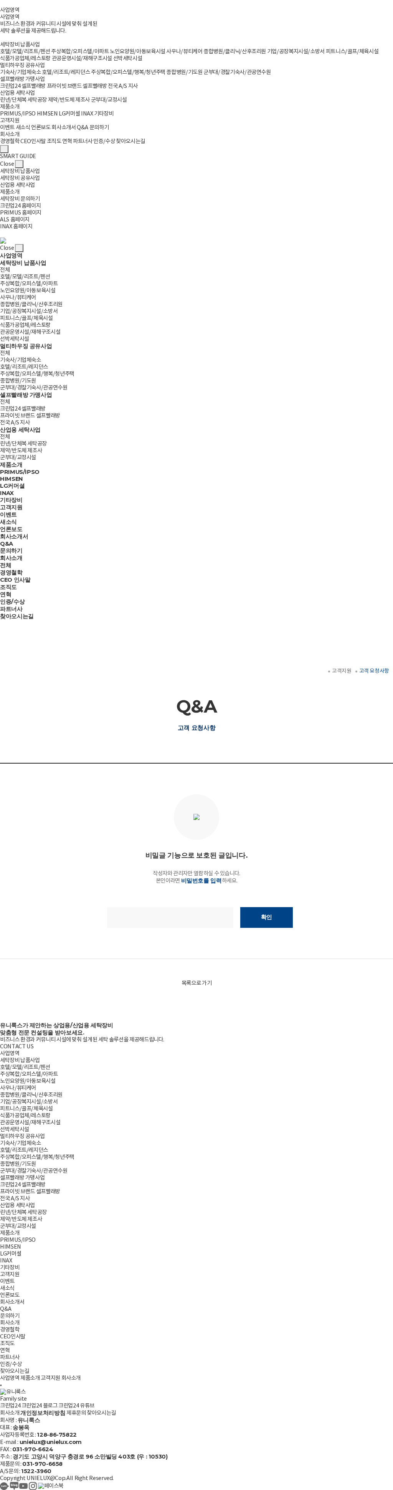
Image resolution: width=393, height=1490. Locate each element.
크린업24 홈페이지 (20, 206)
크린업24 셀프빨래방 (23, 86)
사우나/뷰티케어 (184, 51)
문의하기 (99, 127)
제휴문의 (76, 1413)
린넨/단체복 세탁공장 (23, 100)
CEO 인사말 (15, 579)
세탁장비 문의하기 (20, 199)
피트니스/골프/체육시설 (352, 51)
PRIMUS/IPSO (18, 114)
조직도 (54, 141)
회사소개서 (63, 127)
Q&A (82, 127)
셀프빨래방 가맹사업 (22, 79)
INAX (87, 114)
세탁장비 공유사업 (20, 178)
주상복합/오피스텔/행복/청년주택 (128, 72)
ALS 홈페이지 (15, 219)
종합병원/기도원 (184, 72)
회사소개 (10, 134)
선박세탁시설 (127, 58)
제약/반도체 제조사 (69, 100)
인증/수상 (104, 141)
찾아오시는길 (130, 141)
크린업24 (10, 1406)
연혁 (67, 141)
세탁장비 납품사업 (20, 44)
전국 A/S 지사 (123, 86)
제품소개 (10, 107)
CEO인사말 (33, 141)
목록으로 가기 (196, 983)
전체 (5, 270)
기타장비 (104, 114)
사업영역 (10, 10)
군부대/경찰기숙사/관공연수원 (237, 72)
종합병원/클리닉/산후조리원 (234, 51)
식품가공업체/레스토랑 (25, 58)
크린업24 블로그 (39, 1406)
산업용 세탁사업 (17, 93)
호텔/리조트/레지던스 (66, 72)
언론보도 (41, 127)
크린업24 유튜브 (76, 1406)
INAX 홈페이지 (16, 226)
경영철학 (10, 141)
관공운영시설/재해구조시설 (82, 58)
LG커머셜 (69, 114)
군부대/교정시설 (109, 100)
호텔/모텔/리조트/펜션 (25, 51)
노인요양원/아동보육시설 (137, 51)
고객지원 (10, 120)
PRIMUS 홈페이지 (20, 213)
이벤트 (7, 127)
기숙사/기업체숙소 (20, 72)
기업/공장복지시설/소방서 (296, 51)
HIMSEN (47, 114)
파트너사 (82, 141)
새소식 (23, 127)
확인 (266, 917)
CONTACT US (16, 1046)
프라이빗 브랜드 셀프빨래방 (77, 86)
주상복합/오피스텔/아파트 (80, 51)
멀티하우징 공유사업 (22, 65)
